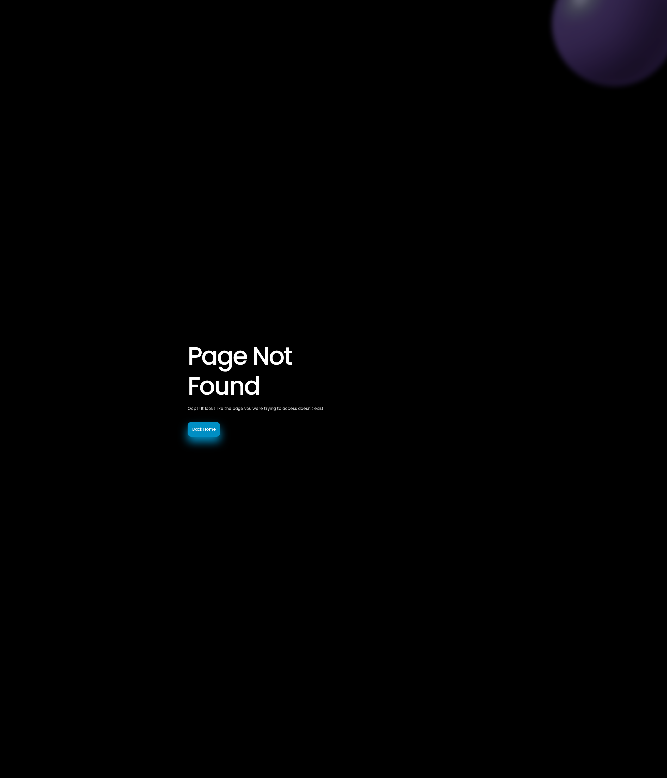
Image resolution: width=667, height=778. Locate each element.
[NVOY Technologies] (193, 15)
